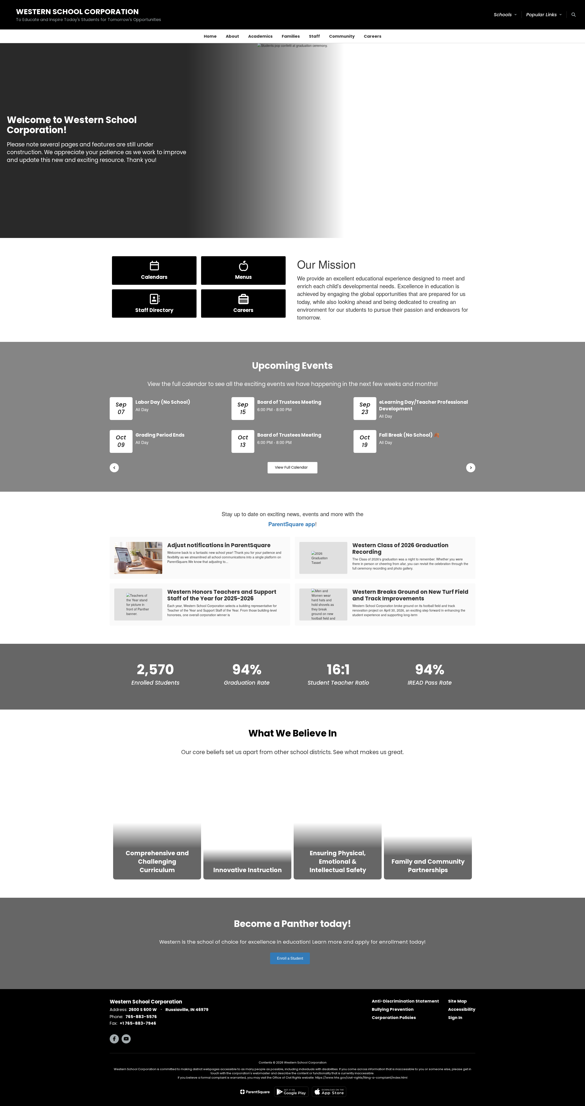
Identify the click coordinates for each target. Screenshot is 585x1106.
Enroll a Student (290, 958)
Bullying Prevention (393, 1009)
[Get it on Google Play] (291, 1092)
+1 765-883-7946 (138, 1023)
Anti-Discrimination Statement (405, 1001)
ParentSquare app (291, 524)
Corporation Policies (394, 1017)
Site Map (457, 1001)
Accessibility (461, 1009)
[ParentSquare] (255, 1091)
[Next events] (470, 467)
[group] (157, 822)
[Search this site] (573, 14)
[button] (505, 14)
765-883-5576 (141, 1016)
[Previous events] (114, 467)
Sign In (455, 1017)
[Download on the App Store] (329, 1092)
